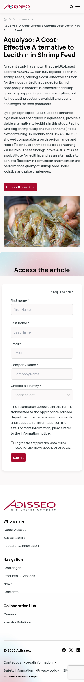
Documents (21, 19)
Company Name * (24, 364)
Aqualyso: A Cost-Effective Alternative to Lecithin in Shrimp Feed (42, 28)
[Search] (71, 6)
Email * (16, 344)
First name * (20, 300)
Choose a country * (26, 385)
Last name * (20, 323)
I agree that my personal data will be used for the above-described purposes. (43, 445)
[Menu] (77, 6)
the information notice (32, 433)
